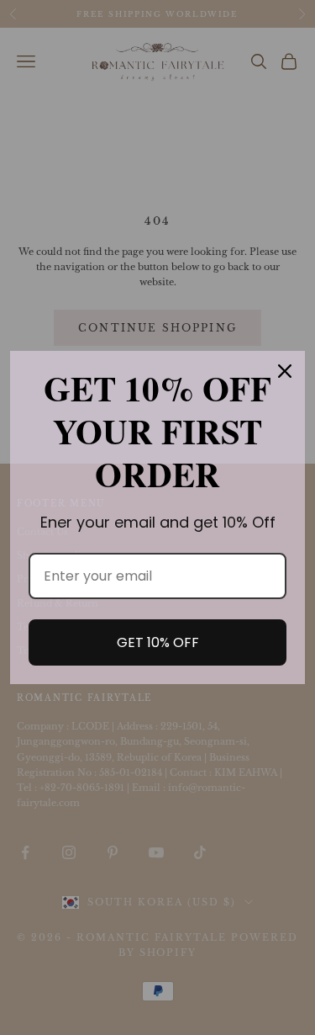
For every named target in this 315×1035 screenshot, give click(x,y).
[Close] (285, 371)
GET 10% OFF (158, 642)
